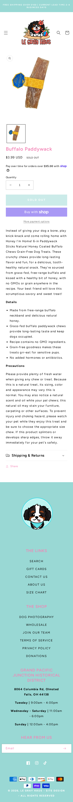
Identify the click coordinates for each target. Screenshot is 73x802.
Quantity (11, 177)
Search (36, 561)
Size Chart (36, 592)
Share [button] (14, 466)
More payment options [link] (37, 221)
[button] (6, 32)
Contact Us (36, 577)
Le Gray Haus (31, 790)
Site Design (55, 790)
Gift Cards (36, 569)
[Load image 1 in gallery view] (16, 133)
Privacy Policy (36, 648)
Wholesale (36, 625)
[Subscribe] (64, 748)
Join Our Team (36, 632)
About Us (36, 584)
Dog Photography (36, 617)
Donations (36, 656)
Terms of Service (36, 640)
